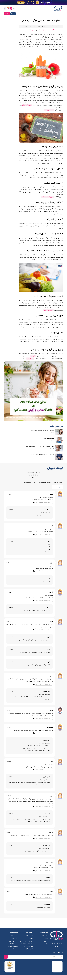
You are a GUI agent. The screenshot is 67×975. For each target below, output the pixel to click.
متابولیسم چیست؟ (48, 110)
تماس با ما (45, 941)
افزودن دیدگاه (57, 487)
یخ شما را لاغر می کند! (49, 438)
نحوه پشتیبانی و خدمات (27, 943)
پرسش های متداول (13, 949)
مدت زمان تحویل (13, 941)
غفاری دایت (33, 356)
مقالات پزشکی (45, 26)
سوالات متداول (44, 936)
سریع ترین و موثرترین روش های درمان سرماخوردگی (42, 430)
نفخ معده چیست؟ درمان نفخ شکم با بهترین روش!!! (42, 455)
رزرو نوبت (13, 13)
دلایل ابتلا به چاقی (27, 105)
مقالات (52, 26)
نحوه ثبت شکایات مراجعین (26, 941)
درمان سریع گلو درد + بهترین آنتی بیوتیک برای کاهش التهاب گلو (40, 446)
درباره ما (46, 943)
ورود (13, 8)
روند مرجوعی (15, 938)
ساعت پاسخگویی (14, 936)
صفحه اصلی (59, 26)
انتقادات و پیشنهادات (13, 946)
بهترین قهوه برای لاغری (47, 197)
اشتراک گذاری (39, 30)
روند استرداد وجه (14, 943)
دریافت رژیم (6, 13)
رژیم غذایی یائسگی (48, 310)
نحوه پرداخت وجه (28, 946)
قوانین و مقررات (29, 949)
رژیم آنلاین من (30, 358)
